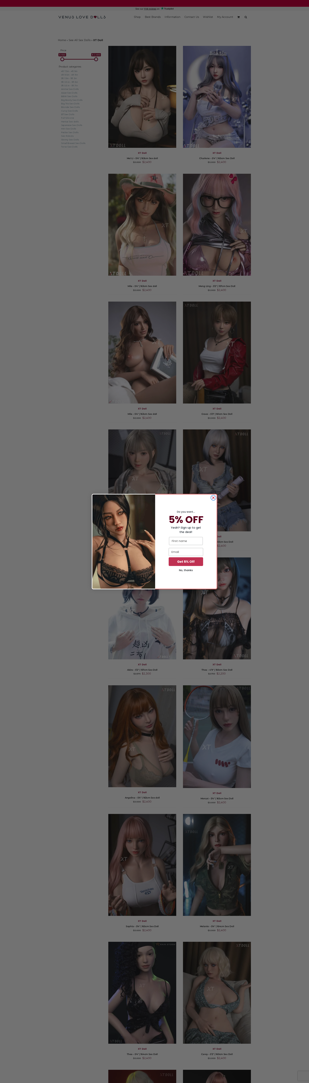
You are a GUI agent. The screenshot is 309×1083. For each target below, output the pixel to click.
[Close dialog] (213, 497)
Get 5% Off (186, 561)
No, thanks (186, 570)
